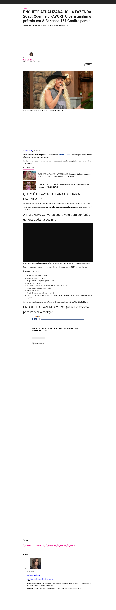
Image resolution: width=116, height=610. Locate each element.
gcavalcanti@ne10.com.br (34, 579)
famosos (63, 545)
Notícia (88, 65)
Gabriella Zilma (28, 60)
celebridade (52, 545)
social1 (72, 545)
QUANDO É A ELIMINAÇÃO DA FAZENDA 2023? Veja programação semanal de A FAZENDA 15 (63, 185)
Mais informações (47, 579)
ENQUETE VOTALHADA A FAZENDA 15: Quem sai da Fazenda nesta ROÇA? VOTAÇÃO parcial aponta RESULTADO (64, 175)
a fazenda (28, 545)
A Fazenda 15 (40, 545)
